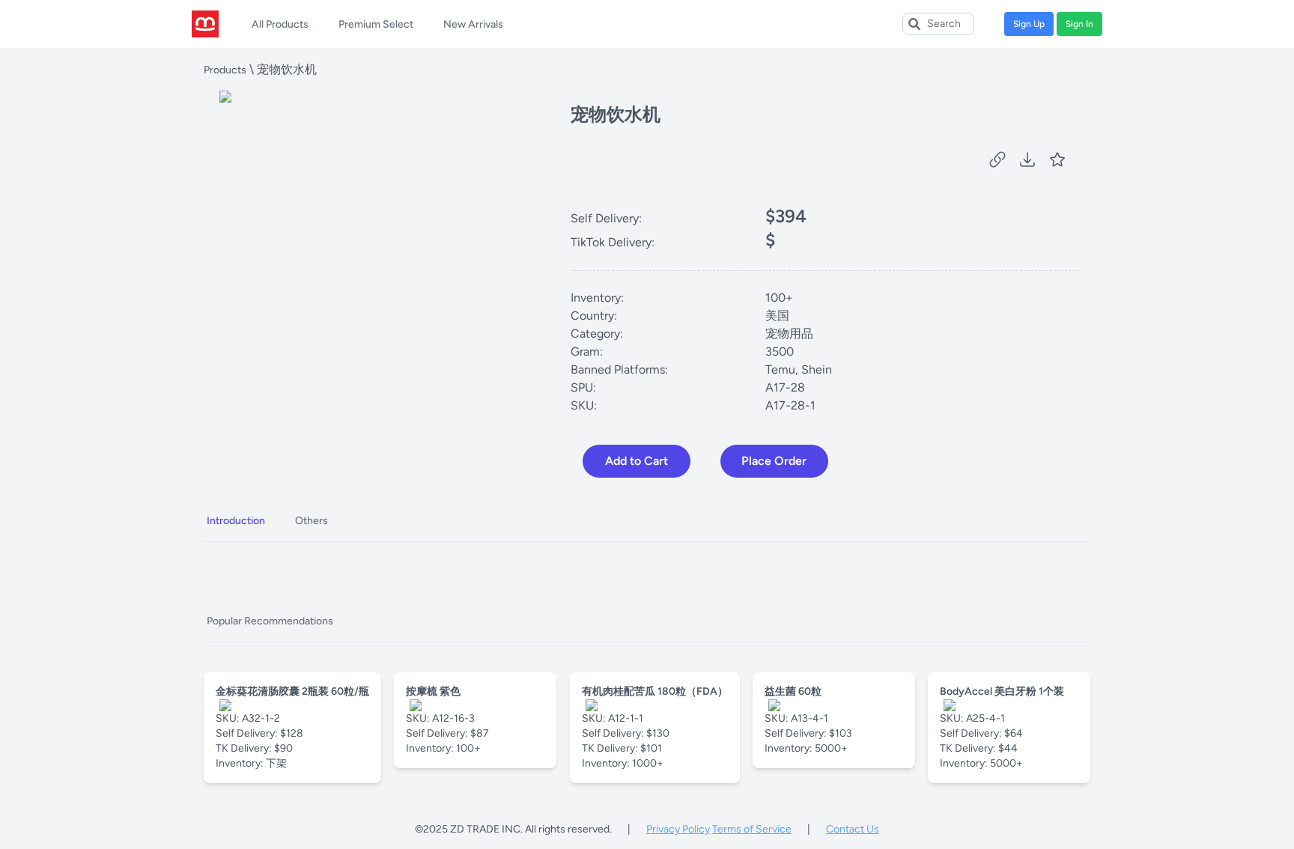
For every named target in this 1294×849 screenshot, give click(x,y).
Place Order (774, 461)
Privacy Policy (678, 829)
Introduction (236, 520)
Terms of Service (752, 829)
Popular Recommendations (270, 621)
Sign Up (1029, 24)
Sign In (1079, 24)
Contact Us (852, 829)
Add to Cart (636, 461)
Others (311, 520)
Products (225, 70)
